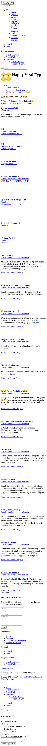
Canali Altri (5, 202)
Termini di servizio (13, 643)
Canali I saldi (6, 240)
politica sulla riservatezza (16, 640)
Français (14, 31)
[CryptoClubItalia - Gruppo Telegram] (6, 159)
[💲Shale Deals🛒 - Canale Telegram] (6, 236)
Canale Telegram (7, 668)
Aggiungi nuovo (7, 51)
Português (15, 24)
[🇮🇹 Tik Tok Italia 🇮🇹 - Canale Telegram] (6, 174)
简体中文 (15, 28)
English (14, 12)
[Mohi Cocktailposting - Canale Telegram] (6, 363)
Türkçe (14, 40)
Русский (14, 15)
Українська (15, 21)
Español (14, 26)
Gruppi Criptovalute (9, 164)
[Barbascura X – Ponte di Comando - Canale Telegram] (6, 283)
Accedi (9, 44)
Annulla (4, 744)
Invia (4, 627)
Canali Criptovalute (8, 149)
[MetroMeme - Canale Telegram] (6, 447)
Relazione (5, 110)
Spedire (12, 744)
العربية (14, 17)
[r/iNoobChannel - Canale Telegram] (6, 477)
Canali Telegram (12, 55)
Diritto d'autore (10, 729)
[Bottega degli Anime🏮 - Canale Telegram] (6, 507)
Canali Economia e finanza (11, 134)
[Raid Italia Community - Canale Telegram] (20, 204)
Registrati (10, 46)
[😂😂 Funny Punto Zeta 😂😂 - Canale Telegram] (6, 389)
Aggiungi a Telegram (9, 108)
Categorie (10, 59)
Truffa (6, 734)
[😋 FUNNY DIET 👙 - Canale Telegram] (6, 309)
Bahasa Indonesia (18, 35)
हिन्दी (13, 33)
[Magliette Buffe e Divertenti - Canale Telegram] (6, 337)
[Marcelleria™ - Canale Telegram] (6, 253)
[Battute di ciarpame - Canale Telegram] (6, 540)
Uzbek (13, 19)
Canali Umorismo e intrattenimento (15, 179)
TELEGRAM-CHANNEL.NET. (25, 677)
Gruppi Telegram (13, 57)
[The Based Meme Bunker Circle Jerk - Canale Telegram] (6, 419)
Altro (6, 724)
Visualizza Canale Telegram (12, 273)
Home (8, 636)
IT (7, 10)
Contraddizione (10, 731)
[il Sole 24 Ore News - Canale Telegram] (10, 129)
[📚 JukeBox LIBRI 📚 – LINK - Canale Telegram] (20, 181)
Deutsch (14, 38)
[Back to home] (8, 6)
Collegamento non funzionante (16, 726)
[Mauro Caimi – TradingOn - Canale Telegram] (10, 144)
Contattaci (10, 638)
